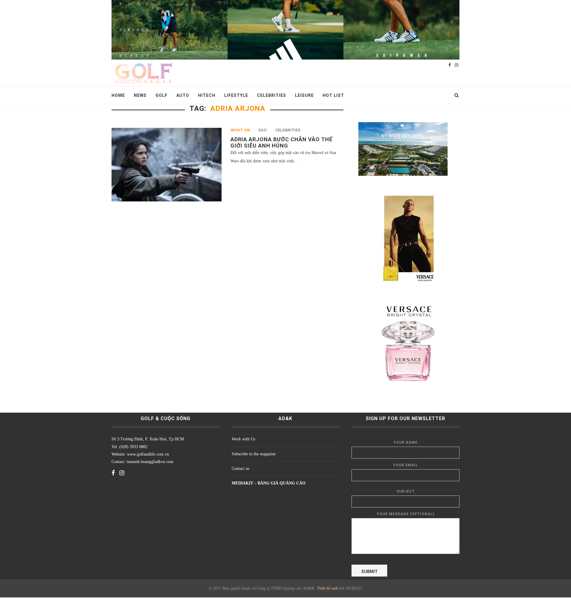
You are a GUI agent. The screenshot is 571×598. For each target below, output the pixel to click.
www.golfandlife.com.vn (147, 454)
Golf (161, 95)
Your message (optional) (405, 514)
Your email (405, 465)
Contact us (240, 468)
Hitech (206, 95)
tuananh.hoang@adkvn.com (150, 461)
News (140, 95)
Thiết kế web (327, 588)
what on (240, 130)
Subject (405, 491)
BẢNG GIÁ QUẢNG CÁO (281, 483)
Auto (182, 95)
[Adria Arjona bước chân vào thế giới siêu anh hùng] (167, 164)
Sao (262, 130)
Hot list (333, 95)
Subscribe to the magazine (254, 454)
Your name (405, 442)
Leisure (304, 95)
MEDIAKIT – (245, 483)
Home (118, 95)
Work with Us (243, 439)
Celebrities (271, 95)
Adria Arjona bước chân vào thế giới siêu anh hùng (281, 142)
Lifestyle (236, 95)
